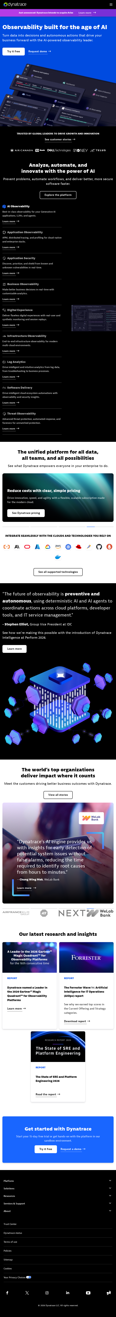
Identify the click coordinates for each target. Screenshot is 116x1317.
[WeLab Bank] (100, 912)
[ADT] (44, 912)
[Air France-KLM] (15, 912)
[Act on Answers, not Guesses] (15, 527)
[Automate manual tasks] (72, 527)
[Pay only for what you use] (100, 527)
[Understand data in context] (44, 527)
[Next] (72, 912)
